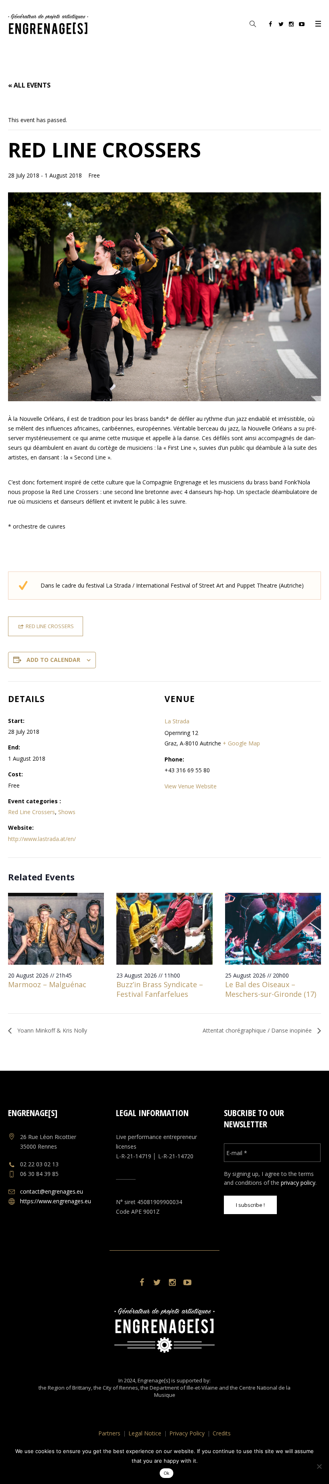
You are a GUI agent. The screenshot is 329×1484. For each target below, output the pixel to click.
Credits (222, 1433)
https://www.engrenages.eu (55, 1201)
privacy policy (298, 1182)
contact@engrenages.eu (51, 1191)
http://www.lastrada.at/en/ (42, 839)
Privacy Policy (187, 1433)
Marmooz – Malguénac (47, 984)
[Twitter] (281, 25)
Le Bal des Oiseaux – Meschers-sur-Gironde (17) (270, 989)
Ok (167, 1473)
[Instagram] (291, 25)
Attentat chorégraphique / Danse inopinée (258, 1030)
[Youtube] (302, 25)
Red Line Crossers (31, 812)
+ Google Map (241, 743)
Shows (66, 812)
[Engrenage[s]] (164, 1330)
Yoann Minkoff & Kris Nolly (51, 1030)
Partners (109, 1433)
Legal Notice (144, 1433)
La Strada (176, 721)
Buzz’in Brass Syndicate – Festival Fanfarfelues (159, 989)
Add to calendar (53, 659)
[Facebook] (270, 25)
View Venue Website (190, 786)
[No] (319, 1466)
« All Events (29, 85)
